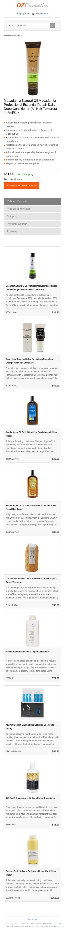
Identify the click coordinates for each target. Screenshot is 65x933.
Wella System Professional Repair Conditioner (28, 652)
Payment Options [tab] (17, 224)
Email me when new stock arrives (21, 185)
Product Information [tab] (18, 208)
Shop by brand (23, 13)
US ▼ (56, 926)
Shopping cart (42, 13)
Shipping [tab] (12, 216)
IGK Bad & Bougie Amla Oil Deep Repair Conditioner (30, 798)
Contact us (32, 919)
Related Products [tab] (17, 201)
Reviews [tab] (12, 231)
